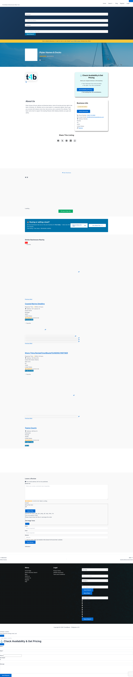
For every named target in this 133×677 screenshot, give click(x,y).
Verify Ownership (83, 111)
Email (26, 530)
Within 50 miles (86, 607)
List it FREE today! (75, 41)
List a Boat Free (96, 225)
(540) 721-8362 (91, 115)
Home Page (28, 570)
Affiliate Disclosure (58, 572)
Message (2, 664)
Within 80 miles (86, 613)
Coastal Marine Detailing (35, 304)
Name (26, 526)
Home (104, 3)
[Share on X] (62, 140)
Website (81, 128)
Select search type (29, 11)
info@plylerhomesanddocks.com (95, 117)
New (26, 242)
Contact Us (28, 578)
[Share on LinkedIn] (70, 140)
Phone (2, 655)
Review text (27, 483)
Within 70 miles (86, 611)
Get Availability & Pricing (85, 89)
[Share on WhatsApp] (74, 140)
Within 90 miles (86, 614)
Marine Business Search (31, 572)
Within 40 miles (86, 605)
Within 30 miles (86, 603)
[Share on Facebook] (58, 140)
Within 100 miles (87, 616)
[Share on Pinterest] (66, 140)
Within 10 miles (86, 600)
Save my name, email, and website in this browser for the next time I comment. (45, 539)
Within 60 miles (86, 609)
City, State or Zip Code (30, 27)
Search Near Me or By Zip (88, 595)
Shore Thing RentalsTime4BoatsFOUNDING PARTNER (46, 353)
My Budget (2, 657)
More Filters (87, 593)
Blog (116, 3)
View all (27, 445)
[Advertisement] (66, 156)
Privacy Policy (57, 570)
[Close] (27, 524)
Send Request (5, 675)
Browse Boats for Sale (77, 225)
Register (122, 3)
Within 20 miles (86, 602)
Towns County (31, 428)
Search (110, 3)
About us (27, 576)
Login (128, 3)
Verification (28, 546)
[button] (112, 3)
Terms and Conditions (59, 574)
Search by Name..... (29, 16)
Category (27, 22)
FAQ (26, 581)
